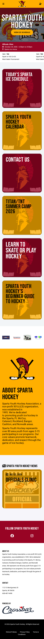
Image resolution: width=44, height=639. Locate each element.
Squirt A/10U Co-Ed (9, 56)
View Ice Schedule (22, 32)
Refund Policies (11, 632)
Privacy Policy (25, 632)
